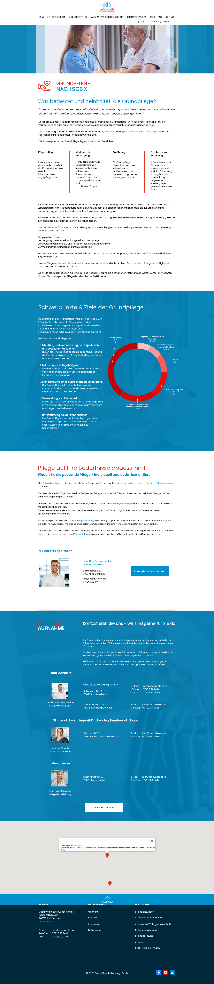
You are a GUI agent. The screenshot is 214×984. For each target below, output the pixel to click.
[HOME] (138, 22)
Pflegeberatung (51, 483)
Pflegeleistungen (165, 483)
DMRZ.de (98, 276)
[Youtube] (165, 972)
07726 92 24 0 (151, 689)
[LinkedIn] (172, 972)
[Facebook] (158, 972)
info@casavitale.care (94, 578)
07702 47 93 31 (150, 707)
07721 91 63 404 (150, 780)
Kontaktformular (127, 652)
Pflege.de (72, 276)
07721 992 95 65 (151, 736)
